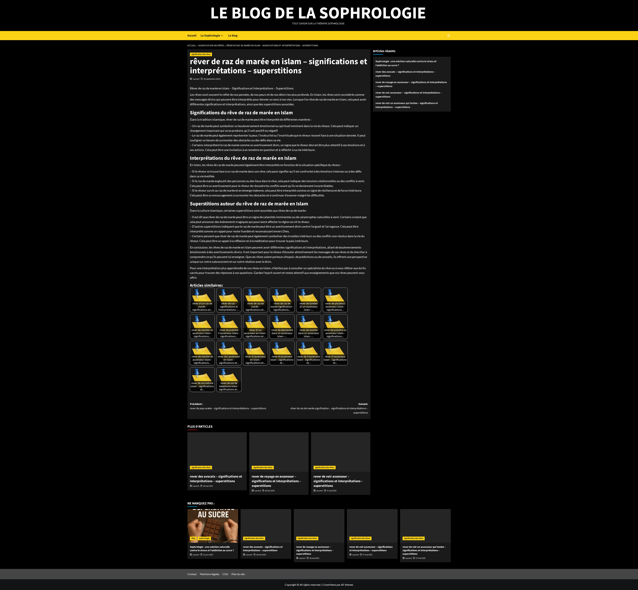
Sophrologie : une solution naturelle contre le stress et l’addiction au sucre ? (405, 63)
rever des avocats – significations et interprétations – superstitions (216, 479)
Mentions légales (209, 574)
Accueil (191, 36)
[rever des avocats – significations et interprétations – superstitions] (217, 452)
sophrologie (204, 538)
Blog (193, 538)
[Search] (449, 35)
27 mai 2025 (331, 490)
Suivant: (329, 408)
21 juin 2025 (208, 554)
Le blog (233, 36)
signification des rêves (201, 54)
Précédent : (228, 406)
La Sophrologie (210, 36)
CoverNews (329, 584)
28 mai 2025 (208, 486)
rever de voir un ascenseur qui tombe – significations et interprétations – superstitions (406, 105)
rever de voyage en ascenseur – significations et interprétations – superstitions (276, 481)
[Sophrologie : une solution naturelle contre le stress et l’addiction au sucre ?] (212, 526)
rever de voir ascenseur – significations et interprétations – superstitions (338, 481)
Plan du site (238, 574)
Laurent (196, 79)
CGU (225, 574)
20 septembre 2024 (212, 79)
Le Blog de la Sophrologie (318, 13)
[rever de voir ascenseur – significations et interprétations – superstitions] (340, 452)
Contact (192, 574)
